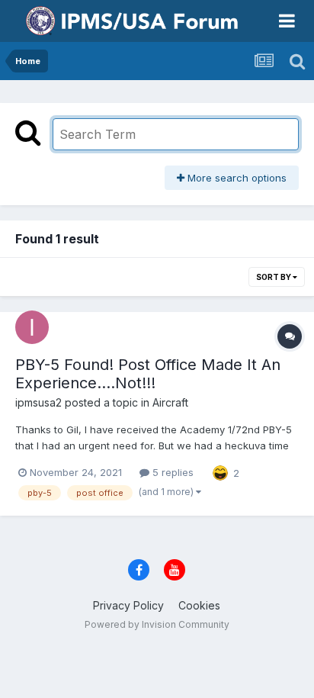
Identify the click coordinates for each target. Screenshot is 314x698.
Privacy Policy (128, 605)
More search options (235, 178)
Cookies (199, 605)
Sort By (274, 276)
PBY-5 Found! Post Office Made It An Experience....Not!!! (147, 373)
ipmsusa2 (38, 402)
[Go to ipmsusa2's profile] (32, 327)
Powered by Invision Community (157, 624)
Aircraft (170, 402)
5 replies (171, 472)
